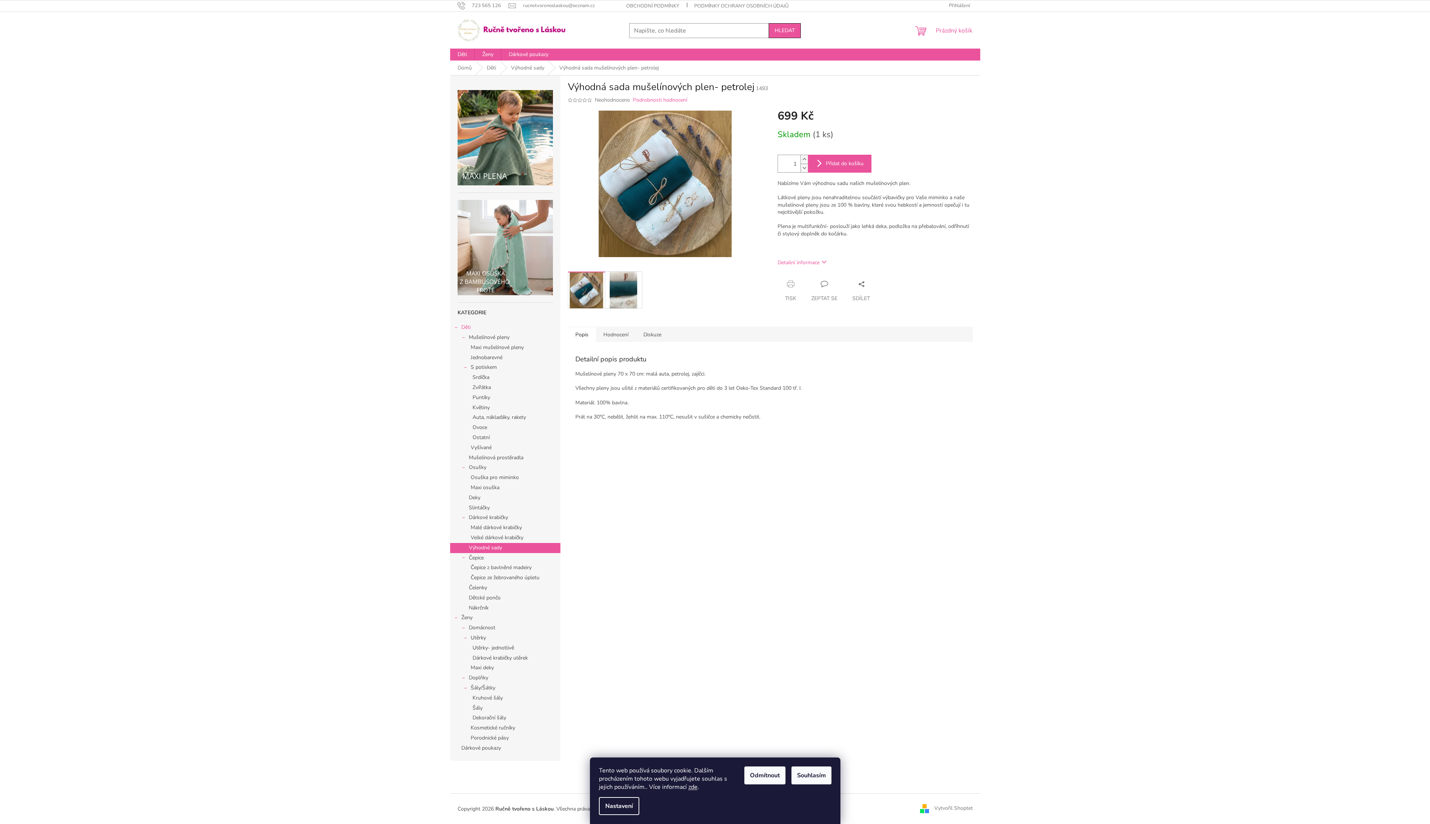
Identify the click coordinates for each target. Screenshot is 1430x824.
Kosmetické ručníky (493, 727)
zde (693, 787)
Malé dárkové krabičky (496, 527)
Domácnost (482, 627)
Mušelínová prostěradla (496, 457)
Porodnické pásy (490, 737)
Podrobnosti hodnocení (660, 100)
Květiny (481, 407)
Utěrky (478, 637)
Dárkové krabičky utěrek (500, 657)
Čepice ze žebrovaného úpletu (505, 577)
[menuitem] (462, 55)
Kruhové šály (488, 697)
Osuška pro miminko (495, 477)
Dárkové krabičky (488, 517)
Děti (466, 327)
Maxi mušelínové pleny (497, 347)
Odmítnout (765, 775)
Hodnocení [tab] (615, 334)
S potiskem (484, 367)
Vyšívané (481, 447)
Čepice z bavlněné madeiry (501, 567)
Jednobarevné (486, 357)
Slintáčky (479, 507)
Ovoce (480, 427)
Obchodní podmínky (652, 6)
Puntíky (481, 397)
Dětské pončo (485, 597)
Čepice (476, 557)
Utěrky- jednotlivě (493, 647)
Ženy (467, 617)
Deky (474, 497)
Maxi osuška (485, 487)
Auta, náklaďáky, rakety (499, 417)
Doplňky (478, 677)
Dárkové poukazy (481, 748)
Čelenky (478, 587)
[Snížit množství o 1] (804, 168)
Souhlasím (811, 775)
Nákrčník (479, 607)
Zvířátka (482, 387)
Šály (478, 708)
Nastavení (619, 806)
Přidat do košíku (845, 163)
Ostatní (481, 437)
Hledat (785, 30)
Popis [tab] (581, 334)
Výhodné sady (485, 547)
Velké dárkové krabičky (497, 537)
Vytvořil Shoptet (953, 808)
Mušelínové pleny (489, 337)
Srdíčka (481, 377)
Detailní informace (798, 262)
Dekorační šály (489, 717)
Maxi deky (482, 667)
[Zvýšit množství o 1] (804, 159)
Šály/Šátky (483, 687)
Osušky (477, 467)
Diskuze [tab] (652, 334)
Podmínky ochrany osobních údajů (741, 6)
